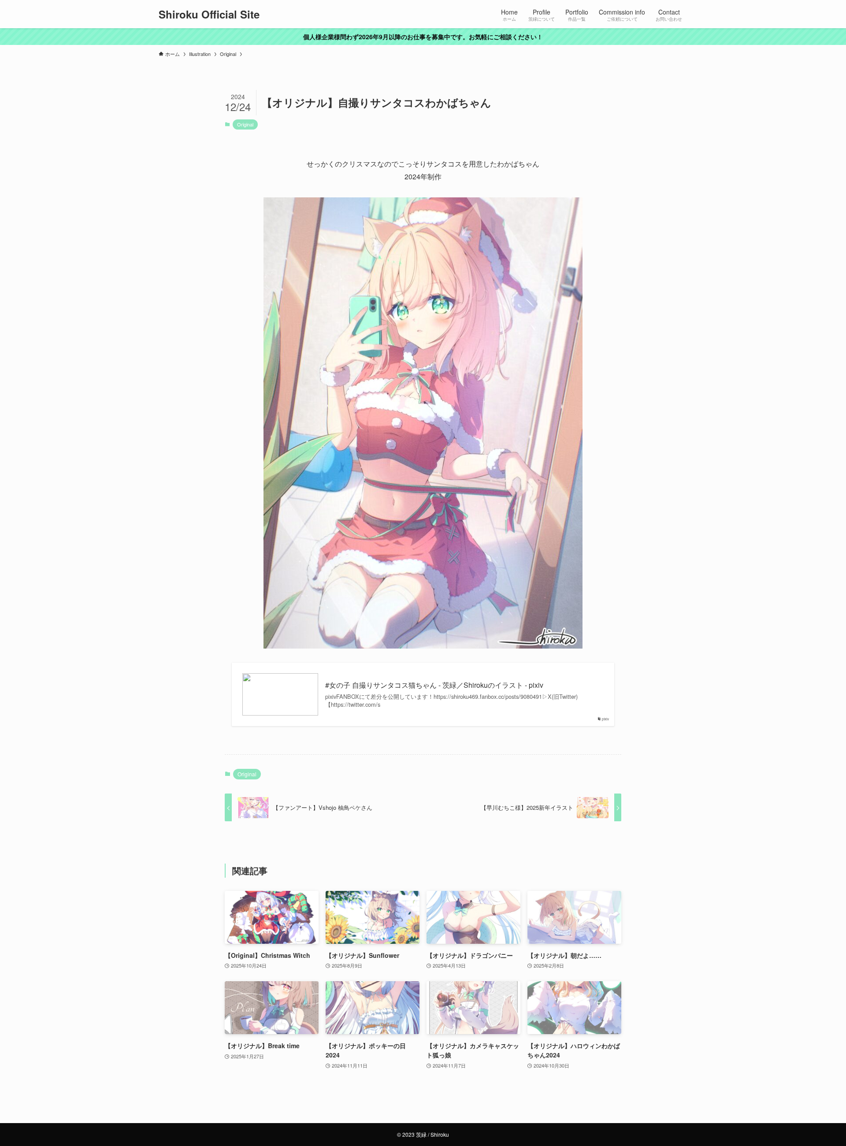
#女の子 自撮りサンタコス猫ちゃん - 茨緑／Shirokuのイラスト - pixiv (434, 685)
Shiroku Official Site (209, 14)
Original (245, 124)
